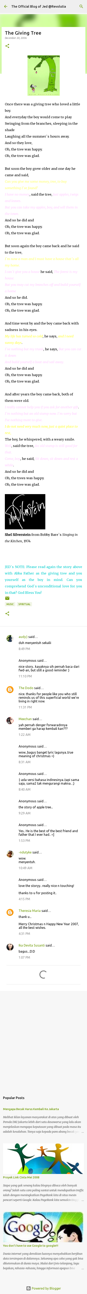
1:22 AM (25, 734)
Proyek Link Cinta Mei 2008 (21, 1177)
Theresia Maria (30, 910)
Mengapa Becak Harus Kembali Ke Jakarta (31, 1109)
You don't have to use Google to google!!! (30, 1245)
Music (10, 604)
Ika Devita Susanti (32, 945)
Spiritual (24, 604)
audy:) (23, 637)
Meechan (25, 719)
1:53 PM (24, 840)
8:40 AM (25, 789)
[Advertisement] (43, 1040)
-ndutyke (25, 852)
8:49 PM (24, 649)
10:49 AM (25, 868)
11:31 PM (25, 707)
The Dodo (26, 688)
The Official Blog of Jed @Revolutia (38, 6)
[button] (7, 46)
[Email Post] (7, 599)
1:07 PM (24, 957)
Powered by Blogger (46, 1288)
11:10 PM (25, 676)
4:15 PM (24, 899)
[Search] (81, 6)
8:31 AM (25, 762)
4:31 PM (24, 933)
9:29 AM (25, 813)
